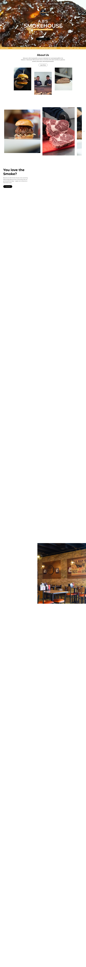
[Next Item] (84, 131)
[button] (84, 45)
